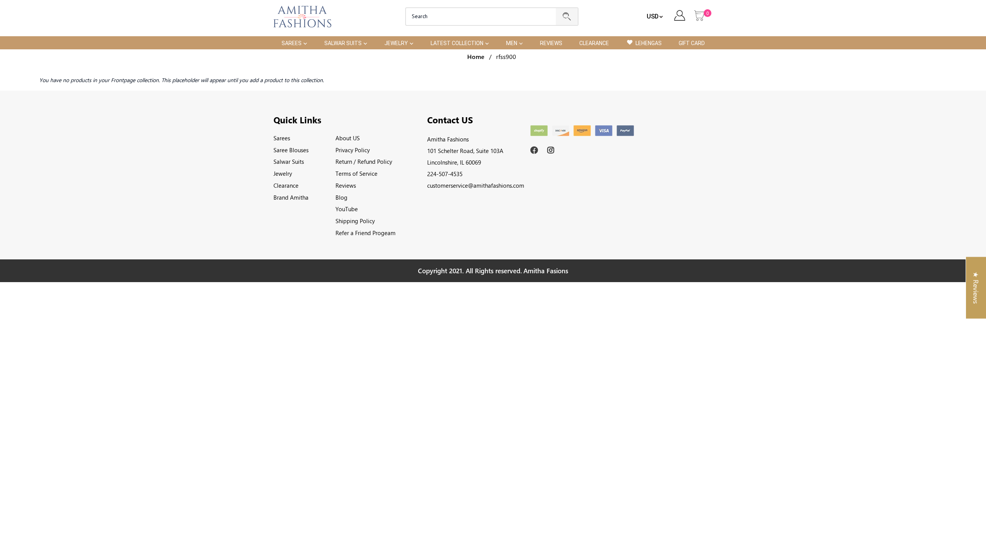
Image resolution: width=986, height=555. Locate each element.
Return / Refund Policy (363, 161)
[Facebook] (535, 150)
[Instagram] (552, 150)
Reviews (345, 185)
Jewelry (282, 173)
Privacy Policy (352, 150)
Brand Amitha (291, 197)
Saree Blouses (291, 150)
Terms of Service (356, 173)
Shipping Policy (355, 221)
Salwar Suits (288, 161)
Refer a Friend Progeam (365, 233)
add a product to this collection (286, 80)
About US (347, 138)
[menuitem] (294, 42)
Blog (341, 197)
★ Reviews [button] (976, 288)
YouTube (346, 209)
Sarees (281, 138)
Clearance (285, 185)
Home (476, 56)
